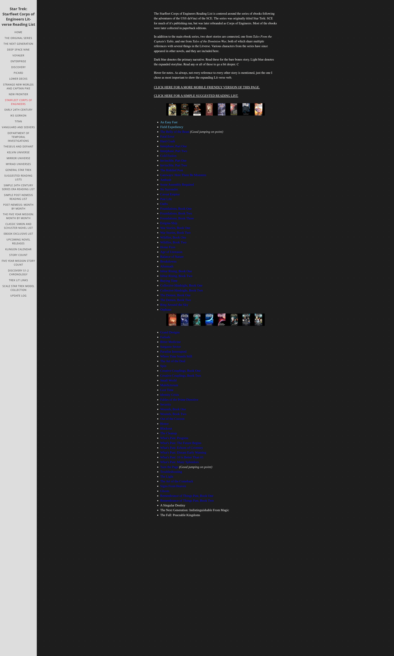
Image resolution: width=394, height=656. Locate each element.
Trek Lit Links (18, 280)
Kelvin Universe (18, 152)
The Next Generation (18, 43)
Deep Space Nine (18, 49)
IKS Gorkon (18, 115)
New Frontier (18, 94)
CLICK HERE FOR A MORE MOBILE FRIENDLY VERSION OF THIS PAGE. (207, 87)
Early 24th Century (18, 109)
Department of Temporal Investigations (18, 137)
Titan (18, 121)
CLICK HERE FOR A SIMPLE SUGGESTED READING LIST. (196, 95)
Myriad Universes (18, 164)
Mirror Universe (18, 158)
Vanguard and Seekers (18, 127)
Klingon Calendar (18, 249)
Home (18, 32)
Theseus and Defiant (18, 146)
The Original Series (18, 38)
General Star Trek (18, 170)
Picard (18, 73)
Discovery (18, 67)
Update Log (18, 295)
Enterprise (18, 61)
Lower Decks (18, 78)
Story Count (18, 255)
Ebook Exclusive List (18, 233)
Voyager (18, 55)
